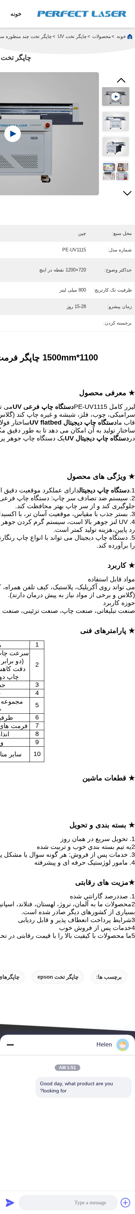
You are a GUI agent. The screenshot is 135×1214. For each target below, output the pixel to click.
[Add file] (126, 1202)
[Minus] (10, 1044)
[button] (127, 191)
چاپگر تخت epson (57, 977)
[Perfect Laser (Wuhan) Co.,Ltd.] (81, 14)
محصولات (101, 36)
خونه (16, 13)
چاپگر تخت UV (72, 36)
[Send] (10, 1202)
